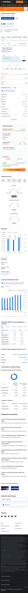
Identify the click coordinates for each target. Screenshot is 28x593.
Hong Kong (24, 362)
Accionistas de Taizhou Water (10, 367)
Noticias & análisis (17, 37)
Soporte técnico (18, 528)
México (20, 5)
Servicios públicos (22, 357)
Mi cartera (3, 528)
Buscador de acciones (12, 5)
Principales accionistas (14, 40)
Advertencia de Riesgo (5, 584)
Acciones (3, 5)
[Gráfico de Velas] (2, 43)
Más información (8, 31)
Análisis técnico (6, 176)
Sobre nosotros (18, 523)
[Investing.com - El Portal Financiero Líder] (7, 2)
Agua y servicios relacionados (20, 354)
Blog (2, 523)
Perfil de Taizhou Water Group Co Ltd (13, 349)
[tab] (3, 181)
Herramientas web (5, 531)
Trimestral (7, 286)
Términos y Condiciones (5, 576)
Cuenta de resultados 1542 (9, 279)
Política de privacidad (5, 580)
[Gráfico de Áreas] (4, 43)
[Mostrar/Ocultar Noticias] (9, 43)
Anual (2, 286)
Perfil (7, 40)
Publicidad (17, 525)
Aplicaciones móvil (5, 525)
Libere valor (23, 74)
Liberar (14, 343)
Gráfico (9, 37)
